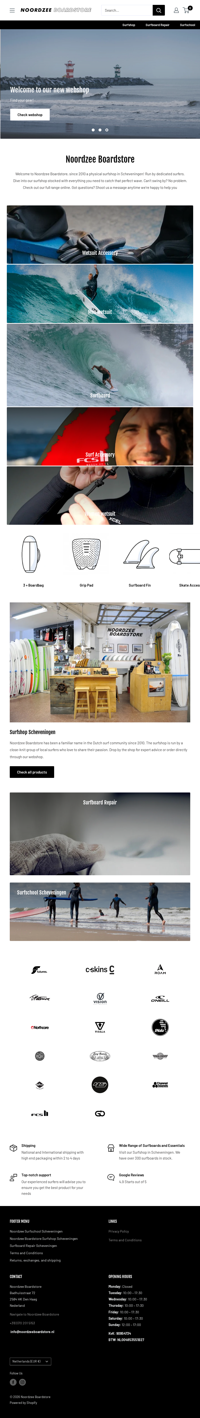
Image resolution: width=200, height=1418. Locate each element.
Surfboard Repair (158, 25)
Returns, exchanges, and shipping (35, 1260)
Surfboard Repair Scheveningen (33, 1245)
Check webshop (29, 114)
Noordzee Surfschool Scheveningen (36, 1231)
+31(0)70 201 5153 (22, 1323)
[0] (186, 10)
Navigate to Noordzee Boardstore (34, 1314)
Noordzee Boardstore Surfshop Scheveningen (44, 1238)
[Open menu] (12, 10)
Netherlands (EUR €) (26, 1361)
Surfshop (129, 25)
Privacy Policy (119, 1231)
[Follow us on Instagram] (22, 1382)
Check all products (32, 772)
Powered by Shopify (23, 1403)
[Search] (159, 10)
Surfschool (187, 25)
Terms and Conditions (26, 1253)
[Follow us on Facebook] (13, 1382)
